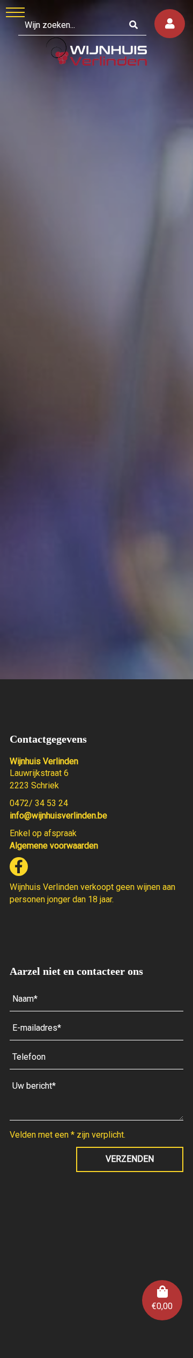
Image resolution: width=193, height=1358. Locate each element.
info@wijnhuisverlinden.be (58, 815)
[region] (96, 339)
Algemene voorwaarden (54, 845)
